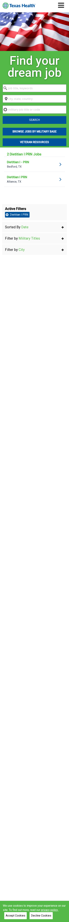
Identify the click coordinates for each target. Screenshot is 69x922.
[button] (34, 227)
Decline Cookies (41, 915)
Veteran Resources (34, 142)
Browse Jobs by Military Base (35, 131)
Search (34, 120)
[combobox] (34, 88)
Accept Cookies (15, 915)
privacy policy (50, 910)
